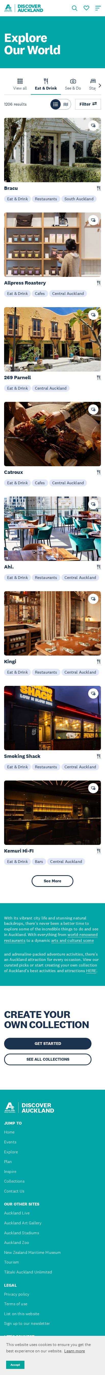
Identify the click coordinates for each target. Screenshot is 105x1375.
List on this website (21, 1313)
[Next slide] (100, 85)
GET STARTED (48, 1043)
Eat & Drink (17, 198)
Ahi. (9, 567)
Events (10, 1142)
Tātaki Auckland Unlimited (28, 1272)
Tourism (11, 1262)
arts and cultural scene (72, 940)
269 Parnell (17, 377)
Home (9, 1132)
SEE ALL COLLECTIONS (48, 1059)
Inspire (10, 1171)
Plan (8, 1161)
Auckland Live (17, 1213)
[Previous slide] (5, 85)
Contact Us (14, 1191)
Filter (85, 104)
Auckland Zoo (16, 1242)
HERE (91, 970)
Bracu (11, 188)
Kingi (10, 661)
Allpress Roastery (25, 283)
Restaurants (46, 198)
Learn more (74, 1350)
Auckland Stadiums (21, 1233)
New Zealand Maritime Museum (32, 1252)
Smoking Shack (22, 756)
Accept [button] (15, 1365)
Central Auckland (68, 293)
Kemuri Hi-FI (19, 851)
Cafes (40, 293)
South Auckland (79, 198)
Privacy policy (16, 1294)
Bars (39, 861)
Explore (11, 1152)
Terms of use (15, 1304)
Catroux (13, 472)
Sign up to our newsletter (27, 1323)
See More (52, 881)
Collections (14, 1181)
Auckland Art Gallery (23, 1223)
